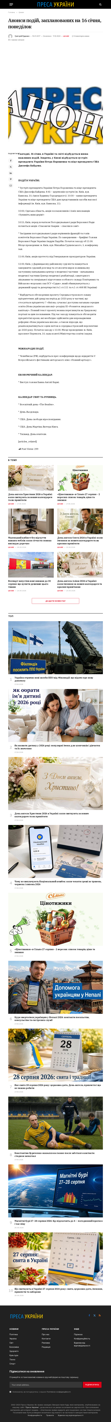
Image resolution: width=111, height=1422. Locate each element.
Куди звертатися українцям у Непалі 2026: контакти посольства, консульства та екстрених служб (51, 1019)
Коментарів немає (81, 36)
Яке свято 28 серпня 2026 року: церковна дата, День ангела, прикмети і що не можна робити (57, 1086)
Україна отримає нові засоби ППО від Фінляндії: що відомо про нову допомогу (53, 679)
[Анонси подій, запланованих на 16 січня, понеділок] (55, 117)
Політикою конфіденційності (59, 1392)
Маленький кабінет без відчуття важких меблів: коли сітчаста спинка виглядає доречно (29, 540)
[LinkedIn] (10, 173)
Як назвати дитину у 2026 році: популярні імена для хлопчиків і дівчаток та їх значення (57, 747)
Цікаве (66, 36)
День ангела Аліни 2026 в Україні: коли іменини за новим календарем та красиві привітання (79, 584)
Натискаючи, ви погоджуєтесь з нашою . (41, 1392)
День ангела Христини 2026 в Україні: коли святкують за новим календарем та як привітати (30, 497)
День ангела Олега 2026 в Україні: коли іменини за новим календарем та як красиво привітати (80, 540)
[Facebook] (10, 160)
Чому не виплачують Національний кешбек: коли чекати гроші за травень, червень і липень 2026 (57, 883)
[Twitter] (10, 166)
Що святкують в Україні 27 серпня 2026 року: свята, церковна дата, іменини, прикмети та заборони (58, 1290)
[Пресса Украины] (55, 4)
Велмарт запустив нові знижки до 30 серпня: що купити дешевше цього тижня (29, 584)
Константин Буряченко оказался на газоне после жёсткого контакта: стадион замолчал (54, 1154)
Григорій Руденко (22, 36)
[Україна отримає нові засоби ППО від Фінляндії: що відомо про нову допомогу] (55, 647)
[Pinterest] (10, 179)
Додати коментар (55, 601)
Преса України (32, 1407)
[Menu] (11, 4)
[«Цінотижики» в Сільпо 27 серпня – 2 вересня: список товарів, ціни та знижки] (80, 478)
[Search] (100, 4)
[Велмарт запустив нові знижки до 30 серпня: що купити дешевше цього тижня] (31, 565)
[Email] (10, 185)
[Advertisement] (55, 62)
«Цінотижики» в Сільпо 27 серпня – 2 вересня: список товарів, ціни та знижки (78, 497)
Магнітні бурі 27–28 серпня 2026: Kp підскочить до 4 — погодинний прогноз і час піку (58, 1222)
